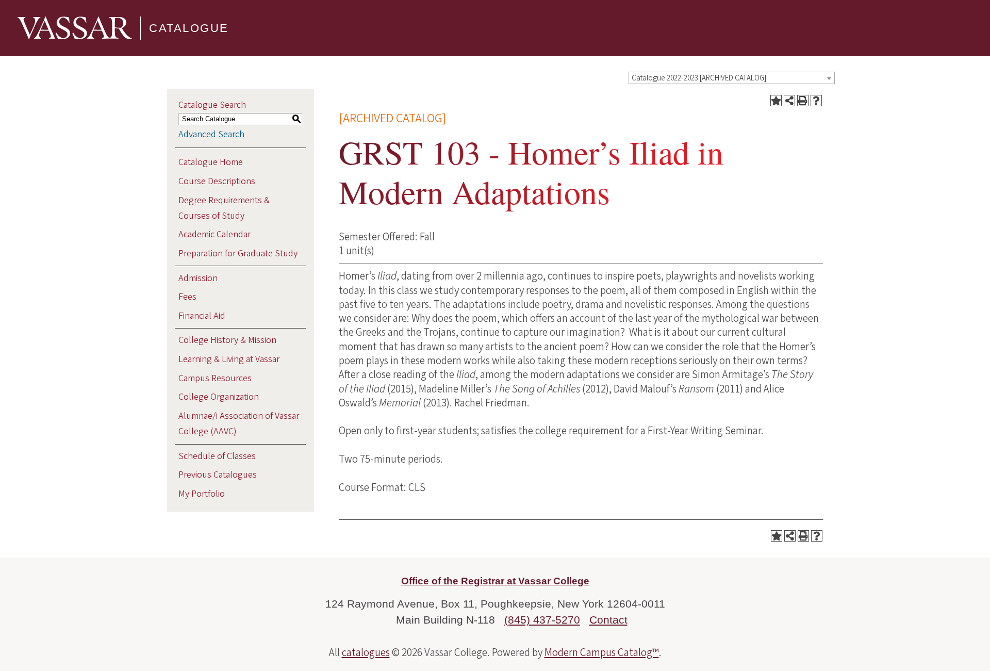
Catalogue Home (210, 162)
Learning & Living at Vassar (228, 359)
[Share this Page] (789, 100)
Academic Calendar (214, 234)
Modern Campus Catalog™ (601, 652)
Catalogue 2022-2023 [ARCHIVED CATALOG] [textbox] (699, 78)
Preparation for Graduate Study (238, 253)
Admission (198, 278)
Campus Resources (215, 378)
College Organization (218, 396)
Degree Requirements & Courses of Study (224, 208)
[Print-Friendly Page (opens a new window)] (802, 100)
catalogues (366, 652)
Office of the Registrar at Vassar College (495, 581)
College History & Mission (227, 340)
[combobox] (732, 78)
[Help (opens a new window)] (816, 100)
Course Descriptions (216, 181)
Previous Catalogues (217, 474)
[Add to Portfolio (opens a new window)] (776, 100)
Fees (187, 296)
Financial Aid (201, 315)
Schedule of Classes (217, 456)
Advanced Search (211, 134)
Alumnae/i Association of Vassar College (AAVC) (238, 424)
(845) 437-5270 (542, 620)
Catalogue (189, 28)
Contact (608, 620)
